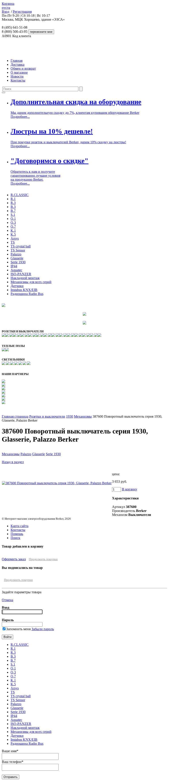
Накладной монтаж (25, 278)
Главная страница (15, 416)
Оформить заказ (14, 559)
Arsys (15, 238)
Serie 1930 (18, 262)
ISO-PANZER (21, 274)
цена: (116, 474)
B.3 (13, 207)
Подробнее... (20, 116)
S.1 (13, 215)
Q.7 (13, 226)
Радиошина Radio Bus (27, 294)
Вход (5, 11)
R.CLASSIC (20, 195)
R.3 (13, 203)
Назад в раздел (13, 462)
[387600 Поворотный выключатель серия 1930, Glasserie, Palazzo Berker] (57, 483)
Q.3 (13, 222)
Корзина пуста (8, 5)
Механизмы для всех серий (31, 282)
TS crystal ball (21, 246)
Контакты (18, 80)
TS (13, 242)
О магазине (19, 72)
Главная (16, 60)
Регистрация (22, 11)
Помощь (17, 534)
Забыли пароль (42, 629)
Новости (17, 76)
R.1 (13, 199)
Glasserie (17, 258)
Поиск (15, 538)
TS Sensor (18, 250)
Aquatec (16, 270)
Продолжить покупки (43, 559)
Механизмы (83, 416)
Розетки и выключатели (47, 416)
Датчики (17, 286)
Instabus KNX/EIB (24, 290)
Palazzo (16, 254)
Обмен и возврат (23, 68)
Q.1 (13, 218)
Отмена (7, 600)
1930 (69, 416)
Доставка (17, 64)
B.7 (13, 211)
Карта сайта (19, 526)
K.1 (13, 230)
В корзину (129, 489)
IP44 (14, 266)
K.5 (13, 234)
